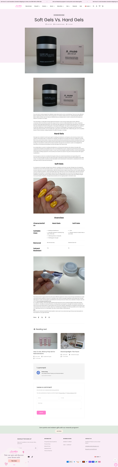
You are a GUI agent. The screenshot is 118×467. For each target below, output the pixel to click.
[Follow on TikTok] (32, 457)
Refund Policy (47, 446)
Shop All (36, 6)
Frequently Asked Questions (50, 441)
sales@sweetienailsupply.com (92, 446)
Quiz (81, 6)
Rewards (75, 6)
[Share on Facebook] (38, 317)
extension (47, 301)
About (51, 6)
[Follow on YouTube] (29, 457)
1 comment (70, 24)
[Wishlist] (99, 6)
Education (59, 6)
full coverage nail (41, 301)
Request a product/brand (91, 449)
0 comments (38, 358)
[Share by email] (49, 317)
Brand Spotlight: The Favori (70, 352)
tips (50, 301)
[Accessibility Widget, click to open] (115, 464)
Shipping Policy (47, 448)
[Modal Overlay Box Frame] (14, 457)
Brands (44, 6)
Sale (67, 6)
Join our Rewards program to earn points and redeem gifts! (57, 1)
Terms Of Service (48, 450)
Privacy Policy (62, 393)
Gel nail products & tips (59, 15)
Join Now (59, 431)
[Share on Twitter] (42, 317)
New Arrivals (29, 6)
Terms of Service (70, 393)
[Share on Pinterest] (45, 317)
